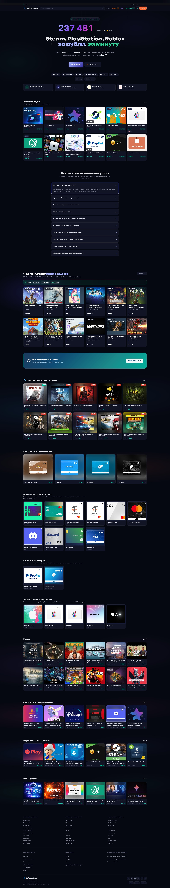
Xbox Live (68, 838)
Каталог (108, 8)
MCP (24, 870)
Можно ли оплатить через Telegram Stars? (67, 232)
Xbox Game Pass (112, 820)
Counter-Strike (112, 840)
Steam (56, 74)
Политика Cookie (112, 862)
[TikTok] (132, 878)
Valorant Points (27, 830)
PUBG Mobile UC (27, 833)
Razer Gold (69, 843)
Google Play (69, 828)
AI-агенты (130, 8)
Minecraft (110, 835)
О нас (67, 856)
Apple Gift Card (70, 820)
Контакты (68, 862)
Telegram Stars (90, 74)
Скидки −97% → (93, 64)
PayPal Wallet (27, 840)
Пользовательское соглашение (116, 856)
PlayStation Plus (112, 823)
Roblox (103, 74)
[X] (142, 878)
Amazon (68, 830)
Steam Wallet (69, 825)
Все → (145, 102)
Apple (79, 79)
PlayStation (67, 74)
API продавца (27, 867)
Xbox (78, 74)
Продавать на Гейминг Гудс (73, 865)
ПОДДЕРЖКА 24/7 (136, 4)
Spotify (68, 835)
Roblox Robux (27, 825)
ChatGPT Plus (112, 833)
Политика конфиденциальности (117, 859)
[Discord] (145, 878)
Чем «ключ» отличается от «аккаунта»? (66, 225)
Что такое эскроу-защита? (62, 212)
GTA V (109, 838)
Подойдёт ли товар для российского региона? (68, 253)
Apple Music (111, 825)
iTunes (67, 823)
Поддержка (68, 859)
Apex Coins (26, 835)
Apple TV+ (111, 828)
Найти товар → (76, 64)
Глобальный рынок (29, 859)
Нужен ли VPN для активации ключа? (66, 198)
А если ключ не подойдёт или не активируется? (69, 218)
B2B (122, 8)
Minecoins (26, 838)
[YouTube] (135, 878)
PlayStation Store (70, 840)
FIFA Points (26, 843)
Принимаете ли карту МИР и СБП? (64, 185)
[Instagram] (138, 878)
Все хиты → (141, 273)
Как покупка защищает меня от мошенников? (68, 239)
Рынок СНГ (26, 862)
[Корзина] (137, 8)
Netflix (67, 833)
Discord (114, 74)
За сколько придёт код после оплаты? (66, 205)
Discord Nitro (111, 830)
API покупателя (28, 865)
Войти (143, 8)
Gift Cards (90, 79)
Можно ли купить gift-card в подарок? (66, 246)
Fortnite (110, 843)
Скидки (115, 8)
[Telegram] (128, 878)
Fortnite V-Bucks (28, 828)
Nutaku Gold (26, 820)
